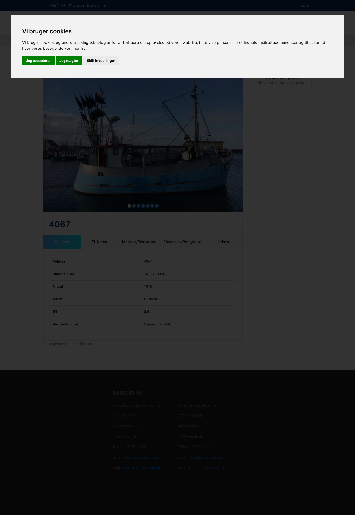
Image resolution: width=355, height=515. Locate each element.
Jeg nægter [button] (68, 60)
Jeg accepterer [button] (38, 60)
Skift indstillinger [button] (101, 60)
